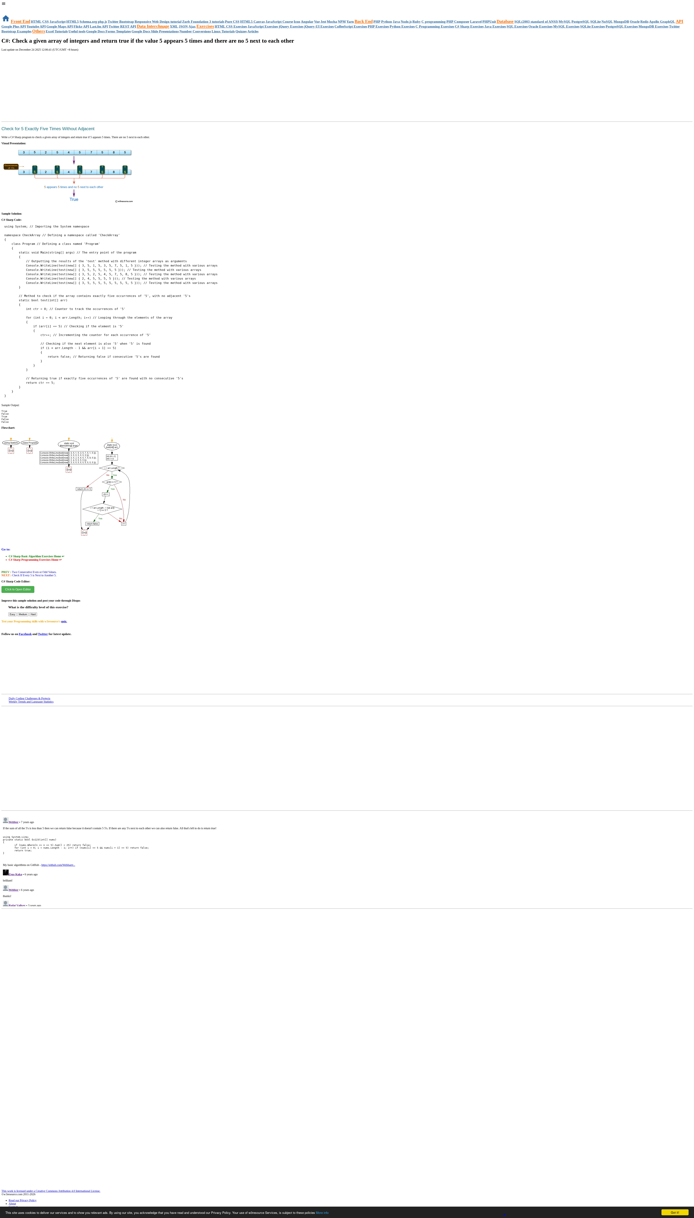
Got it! (675, 1212)
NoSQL (607, 22)
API (679, 21)
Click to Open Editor (18, 589)
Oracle (635, 22)
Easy (12, 614)
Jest (323, 22)
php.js (102, 22)
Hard (33, 614)
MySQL (565, 22)
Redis (644, 22)
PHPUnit (489, 22)
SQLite (595, 22)
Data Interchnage (153, 26)
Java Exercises (495, 26)
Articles (252, 31)
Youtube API (36, 26)
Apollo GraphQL (662, 22)
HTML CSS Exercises (231, 26)
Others (38, 31)
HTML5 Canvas (252, 22)
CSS (45, 22)
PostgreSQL (580, 22)
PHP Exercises (378, 26)
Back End (364, 21)
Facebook (25, 634)
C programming (433, 22)
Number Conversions (195, 31)
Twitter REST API (122, 26)
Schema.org (88, 22)
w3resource (8, 8)
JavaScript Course (279, 22)
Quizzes (241, 31)
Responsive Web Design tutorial (158, 22)
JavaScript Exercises (263, 26)
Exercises (205, 26)
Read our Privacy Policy (23, 1200)
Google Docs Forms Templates (108, 31)
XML (174, 26)
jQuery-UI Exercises (319, 26)
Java (396, 22)
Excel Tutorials (57, 31)
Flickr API (81, 26)
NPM (342, 22)
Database (505, 21)
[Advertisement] (43, 65)
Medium (23, 614)
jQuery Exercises (291, 26)
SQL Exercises (517, 26)
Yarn (350, 22)
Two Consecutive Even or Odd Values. (34, 572)
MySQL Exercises (566, 26)
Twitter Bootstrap (121, 22)
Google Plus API (13, 26)
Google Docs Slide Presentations (155, 31)
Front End (20, 21)
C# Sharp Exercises (469, 26)
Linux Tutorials (223, 31)
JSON (183, 26)
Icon (297, 22)
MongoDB (621, 22)
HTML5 (72, 22)
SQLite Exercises (592, 26)
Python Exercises (402, 26)
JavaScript (58, 22)
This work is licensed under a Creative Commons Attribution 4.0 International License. (50, 1191)
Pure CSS (232, 22)
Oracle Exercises (540, 26)
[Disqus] (347, 861)
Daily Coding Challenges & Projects (29, 698)
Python (386, 22)
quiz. (64, 621)
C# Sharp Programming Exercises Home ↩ (35, 559)
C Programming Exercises (434, 26)
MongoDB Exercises (653, 26)
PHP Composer (457, 22)
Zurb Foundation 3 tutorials (203, 22)
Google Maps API (59, 26)
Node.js (406, 22)
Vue (317, 22)
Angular (307, 22)
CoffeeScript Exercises (351, 26)
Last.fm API (99, 26)
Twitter (43, 634)
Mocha (332, 22)
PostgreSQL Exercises (622, 26)
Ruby (416, 22)
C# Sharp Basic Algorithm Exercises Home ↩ (36, 556)
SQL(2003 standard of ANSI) (536, 22)
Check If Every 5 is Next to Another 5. (33, 575)
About (12, 1203)
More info (322, 1212)
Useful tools (76, 31)
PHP (376, 22)
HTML (36, 22)
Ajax (192, 26)
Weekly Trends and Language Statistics (31, 701)
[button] (347, 4)
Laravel (476, 22)
